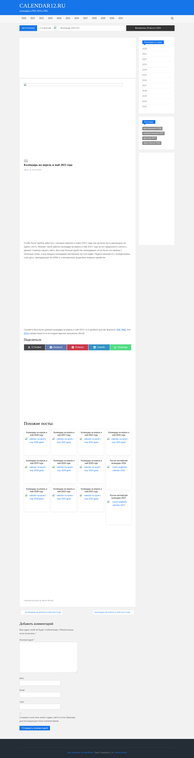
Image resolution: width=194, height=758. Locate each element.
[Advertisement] (77, 58)
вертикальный (152, 128)
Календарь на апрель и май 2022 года (112, 612)
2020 (24, 18)
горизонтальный (31, 601)
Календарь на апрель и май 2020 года (43, 612)
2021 (32, 18)
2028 (94, 18)
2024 (59, 18)
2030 (112, 18)
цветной (149, 138)
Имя (21, 678)
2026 (76, 18)
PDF (118, 330)
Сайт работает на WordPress (80, 753)
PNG (123, 330)
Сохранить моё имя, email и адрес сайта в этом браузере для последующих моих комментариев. (47, 719)
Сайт (21, 702)
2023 (50, 18)
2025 (68, 18)
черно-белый (47, 601)
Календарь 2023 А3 (70, 28)
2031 (120, 18)
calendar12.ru (42, 5)
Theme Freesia (120, 753)
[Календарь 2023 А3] (57, 28)
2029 (103, 18)
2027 (85, 18)
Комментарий (27, 640)
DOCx (27, 333)
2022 (41, 18)
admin (26, 170)
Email (22, 690)
